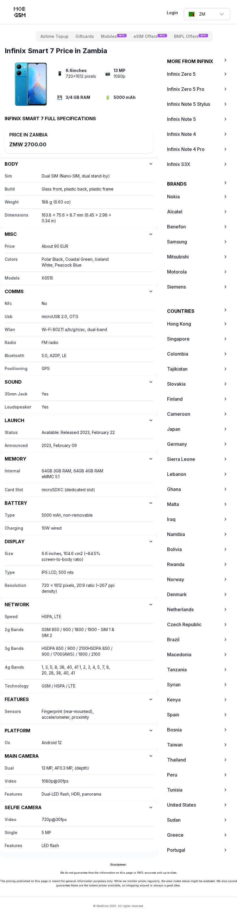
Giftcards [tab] (84, 36)
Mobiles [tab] (112, 36)
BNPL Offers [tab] (190, 36)
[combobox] (207, 14)
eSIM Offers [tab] (149, 36)
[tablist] (124, 36)
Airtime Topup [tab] (54, 36)
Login (172, 12)
